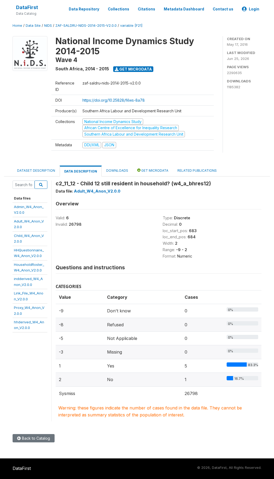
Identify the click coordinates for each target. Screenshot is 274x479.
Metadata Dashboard (184, 9)
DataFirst (27, 7)
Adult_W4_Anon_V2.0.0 (97, 191)
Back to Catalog (35, 438)
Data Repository (84, 9)
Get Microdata (135, 69)
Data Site (33, 26)
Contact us (223, 9)
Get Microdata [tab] (154, 170)
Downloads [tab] (117, 170)
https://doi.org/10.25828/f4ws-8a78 (113, 100)
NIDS (48, 26)
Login (254, 9)
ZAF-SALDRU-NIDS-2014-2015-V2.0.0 (86, 26)
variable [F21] (131, 26)
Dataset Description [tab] (36, 170)
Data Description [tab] (80, 171)
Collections (118, 9)
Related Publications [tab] (197, 170)
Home (17, 26)
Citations (146, 9)
